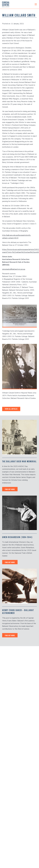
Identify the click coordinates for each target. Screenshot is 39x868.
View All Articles (11, 409)
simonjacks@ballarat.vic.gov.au (13, 269)
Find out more (10, 489)
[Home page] (5, 4)
